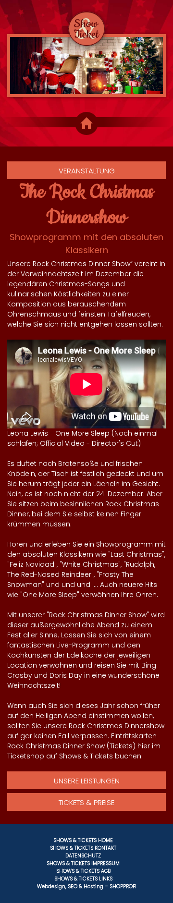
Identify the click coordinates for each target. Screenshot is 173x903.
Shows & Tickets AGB (83, 871)
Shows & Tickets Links (83, 878)
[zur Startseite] (86, 23)
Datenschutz (83, 855)
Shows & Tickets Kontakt (83, 848)
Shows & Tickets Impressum (83, 863)
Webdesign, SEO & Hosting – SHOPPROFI (86, 886)
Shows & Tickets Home (83, 840)
